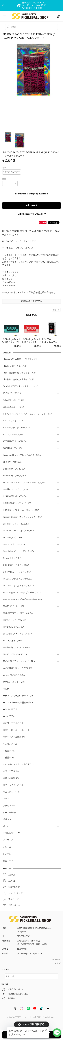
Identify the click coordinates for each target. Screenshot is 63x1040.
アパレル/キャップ (11, 833)
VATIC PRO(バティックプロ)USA (17, 668)
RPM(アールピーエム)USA (15, 620)
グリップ (7, 819)
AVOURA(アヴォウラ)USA (15, 441)
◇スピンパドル (10, 744)
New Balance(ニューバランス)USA (19, 551)
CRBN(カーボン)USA (12, 462)
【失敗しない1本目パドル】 (16, 366)
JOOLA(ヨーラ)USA (12, 393)
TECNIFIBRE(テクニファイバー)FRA (19, 661)
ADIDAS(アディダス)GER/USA (16, 428)
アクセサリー (9, 806)
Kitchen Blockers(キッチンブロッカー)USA (22, 517)
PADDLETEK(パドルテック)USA (17, 579)
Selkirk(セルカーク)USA (13, 400)
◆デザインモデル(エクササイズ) (18, 696)
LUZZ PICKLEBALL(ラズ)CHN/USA (18, 531)
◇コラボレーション (12, 792)
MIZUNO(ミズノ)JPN (12, 538)
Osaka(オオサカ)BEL (12, 558)
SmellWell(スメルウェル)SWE (16, 648)
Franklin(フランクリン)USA (15, 489)
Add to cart (31, 205)
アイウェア (8, 840)
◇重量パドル (9, 758)
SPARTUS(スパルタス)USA (15, 654)
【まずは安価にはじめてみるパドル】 (20, 373)
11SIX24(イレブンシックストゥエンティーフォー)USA (27, 414)
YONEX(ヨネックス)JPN (14, 682)
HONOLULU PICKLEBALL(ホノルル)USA (21, 510)
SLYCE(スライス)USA (12, 641)
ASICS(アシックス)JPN (13, 434)
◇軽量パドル (9, 751)
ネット (6, 799)
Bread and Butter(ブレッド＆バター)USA (22, 455)
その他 (6, 689)
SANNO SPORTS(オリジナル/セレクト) (20, 386)
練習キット (8, 861)
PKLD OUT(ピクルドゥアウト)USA (18, 586)
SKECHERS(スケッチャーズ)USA (17, 634)
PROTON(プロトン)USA (13, 606)
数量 (4, 179)
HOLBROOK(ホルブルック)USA (17, 503)
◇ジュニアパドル (11, 771)
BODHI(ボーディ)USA (12, 448)
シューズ (7, 847)
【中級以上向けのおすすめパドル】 (19, 379)
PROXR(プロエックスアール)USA (18, 613)
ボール (6, 826)
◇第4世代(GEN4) (11, 778)
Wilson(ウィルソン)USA (14, 675)
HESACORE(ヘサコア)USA (15, 496)
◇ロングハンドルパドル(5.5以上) (18, 764)
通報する (56, 310)
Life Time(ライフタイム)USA (16, 524)
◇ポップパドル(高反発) (14, 737)
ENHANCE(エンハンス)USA (15, 476)
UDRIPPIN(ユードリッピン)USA (17, 572)
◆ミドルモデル (10, 709)
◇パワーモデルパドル (13, 723)
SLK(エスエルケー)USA (13, 407)
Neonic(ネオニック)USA (14, 544)
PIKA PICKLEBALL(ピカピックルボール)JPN (22, 599)
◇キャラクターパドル (13, 785)
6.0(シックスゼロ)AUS (13, 421)
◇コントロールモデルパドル (16, 730)
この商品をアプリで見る (31, 301)
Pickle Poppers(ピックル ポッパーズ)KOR (22, 593)
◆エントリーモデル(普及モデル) (18, 703)
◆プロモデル (9, 716)
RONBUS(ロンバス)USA (13, 627)
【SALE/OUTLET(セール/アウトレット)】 (22, 359)
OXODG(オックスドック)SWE (16, 565)
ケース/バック (9, 812)
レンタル (7, 854)
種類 (4, 167)
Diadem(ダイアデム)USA (14, 469)
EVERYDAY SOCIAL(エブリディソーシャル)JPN (24, 483)
